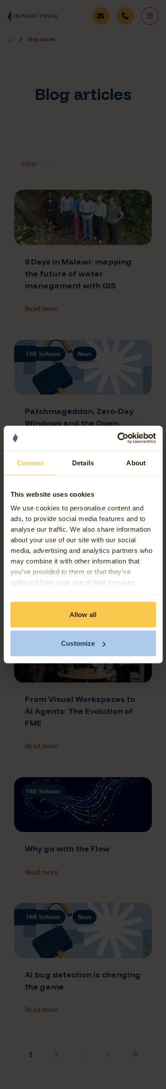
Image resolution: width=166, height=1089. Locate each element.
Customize (78, 643)
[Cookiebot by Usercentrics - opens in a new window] (118, 438)
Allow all (83, 614)
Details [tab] (83, 462)
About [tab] (136, 462)
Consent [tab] (30, 462)
